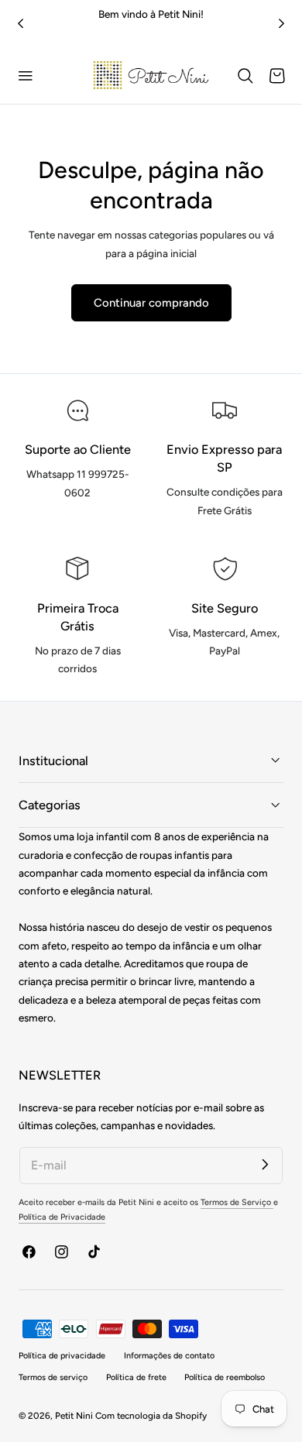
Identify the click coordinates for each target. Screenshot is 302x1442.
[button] (25, 76)
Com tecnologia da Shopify (151, 1415)
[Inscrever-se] (265, 1164)
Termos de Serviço (237, 1202)
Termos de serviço (53, 1377)
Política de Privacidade (62, 1217)
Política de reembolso (224, 1377)
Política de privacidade (62, 1356)
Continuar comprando (151, 303)
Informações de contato (169, 1356)
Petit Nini (75, 1415)
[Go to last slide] (20, 23)
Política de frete (136, 1377)
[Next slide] (281, 23)
